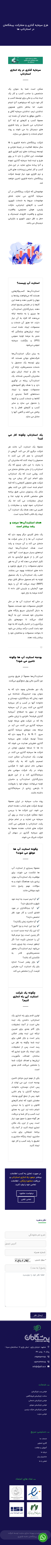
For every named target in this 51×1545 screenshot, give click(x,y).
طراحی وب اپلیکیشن (39, 1391)
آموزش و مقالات (41, 1448)
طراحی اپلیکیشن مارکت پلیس (35, 1409)
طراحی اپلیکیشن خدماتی (38, 1400)
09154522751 (40, 1357)
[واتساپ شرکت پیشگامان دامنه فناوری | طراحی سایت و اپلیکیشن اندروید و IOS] (43, 1537)
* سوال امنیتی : (40, 1260)
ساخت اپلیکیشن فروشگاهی (36, 1396)
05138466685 (40, 1362)
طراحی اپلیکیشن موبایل (38, 1405)
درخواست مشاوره (27, 1193)
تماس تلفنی (26, 1199)
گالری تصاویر (42, 1443)
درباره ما (44, 1452)
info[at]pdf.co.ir (39, 1366)
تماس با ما (43, 1461)
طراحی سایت (42, 1414)
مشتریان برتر (42, 1457)
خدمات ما (43, 1439)
